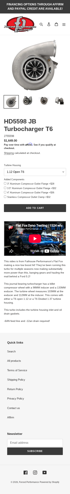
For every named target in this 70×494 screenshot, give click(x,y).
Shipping (9, 152)
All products (14, 360)
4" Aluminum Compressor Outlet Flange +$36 (30, 192)
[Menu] (64, 24)
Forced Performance (29, 482)
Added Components (14, 179)
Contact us (13, 408)
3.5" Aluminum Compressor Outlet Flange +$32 (31, 188)
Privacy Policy (15, 398)
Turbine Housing (12, 165)
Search (11, 351)
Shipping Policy (16, 379)
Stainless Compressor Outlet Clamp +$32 (28, 197)
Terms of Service (17, 370)
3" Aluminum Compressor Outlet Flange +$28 (30, 183)
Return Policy (15, 389)
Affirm (10, 417)
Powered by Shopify (49, 482)
